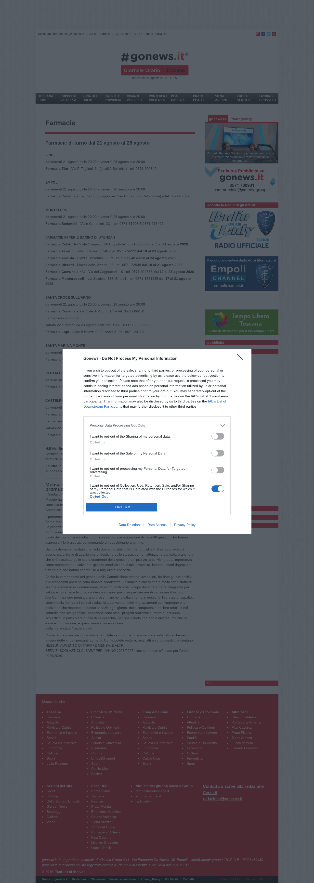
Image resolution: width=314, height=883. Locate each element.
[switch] (217, 436)
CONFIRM (122, 507)
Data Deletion (129, 525)
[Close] (242, 358)
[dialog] (157, 441)
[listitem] (157, 425)
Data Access (157, 525)
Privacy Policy (185, 525)
